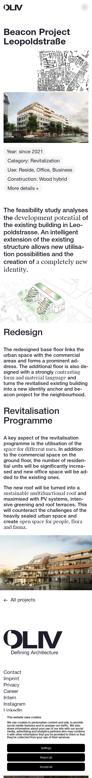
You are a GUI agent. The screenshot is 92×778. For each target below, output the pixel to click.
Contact (12, 672)
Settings (46, 748)
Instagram (14, 704)
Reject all (46, 757)
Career (11, 691)
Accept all (46, 767)
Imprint (11, 678)
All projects (23, 600)
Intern (10, 697)
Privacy (11, 685)
